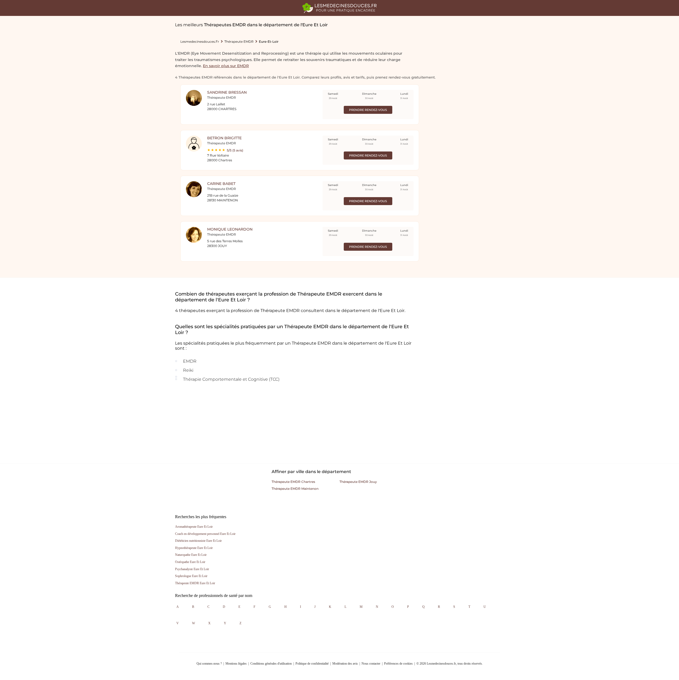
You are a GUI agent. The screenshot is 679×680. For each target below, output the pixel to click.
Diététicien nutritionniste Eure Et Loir (198, 541)
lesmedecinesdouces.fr (199, 42)
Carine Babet (221, 183)
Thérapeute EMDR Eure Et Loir (195, 583)
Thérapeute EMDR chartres (293, 482)
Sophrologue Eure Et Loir (191, 576)
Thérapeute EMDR (239, 42)
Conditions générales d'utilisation (271, 663)
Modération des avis (345, 663)
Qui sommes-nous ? (209, 663)
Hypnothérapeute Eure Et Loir (194, 548)
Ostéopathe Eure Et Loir (190, 562)
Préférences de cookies (398, 663)
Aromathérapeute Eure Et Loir (194, 527)
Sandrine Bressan (227, 92)
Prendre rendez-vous (368, 110)
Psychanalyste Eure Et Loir (192, 569)
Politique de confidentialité (312, 663)
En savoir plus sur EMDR (226, 65)
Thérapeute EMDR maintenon (295, 489)
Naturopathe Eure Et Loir (191, 555)
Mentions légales (236, 663)
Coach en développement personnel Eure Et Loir (205, 534)
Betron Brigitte (224, 138)
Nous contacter (371, 663)
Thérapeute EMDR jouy (358, 482)
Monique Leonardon (230, 229)
